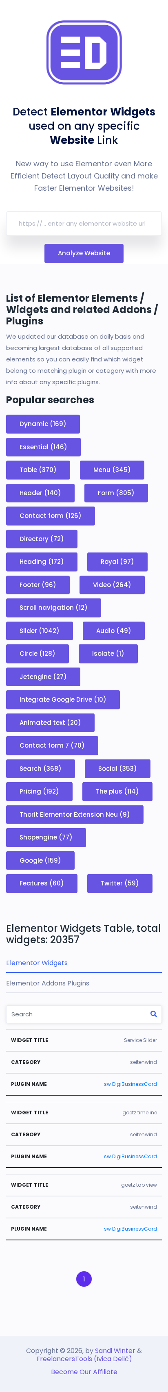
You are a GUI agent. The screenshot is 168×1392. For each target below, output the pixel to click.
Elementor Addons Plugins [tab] (47, 983)
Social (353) (117, 768)
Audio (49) (113, 630)
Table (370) (38, 469)
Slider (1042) (40, 630)
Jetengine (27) (43, 676)
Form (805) (116, 492)
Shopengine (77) (46, 837)
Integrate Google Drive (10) (63, 699)
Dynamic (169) (43, 424)
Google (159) (40, 860)
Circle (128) (37, 653)
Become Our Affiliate (84, 1372)
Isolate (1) (108, 653)
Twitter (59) (120, 883)
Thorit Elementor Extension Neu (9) (75, 814)
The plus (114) (117, 791)
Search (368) (41, 768)
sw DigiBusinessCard (130, 1084)
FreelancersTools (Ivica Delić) (84, 1359)
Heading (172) (42, 561)
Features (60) (42, 883)
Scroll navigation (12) (54, 607)
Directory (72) (42, 538)
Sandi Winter (115, 1350)
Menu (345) (112, 469)
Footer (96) (38, 584)
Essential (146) (43, 446)
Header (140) (40, 492)
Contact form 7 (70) (52, 745)
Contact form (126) (51, 515)
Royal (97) (117, 561)
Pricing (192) (39, 791)
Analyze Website (84, 253)
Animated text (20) (50, 722)
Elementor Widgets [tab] (37, 963)
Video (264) (112, 584)
